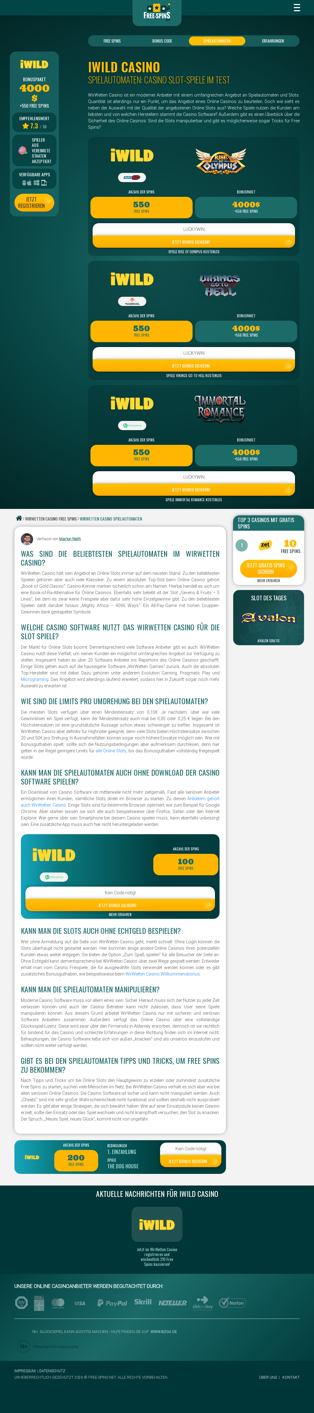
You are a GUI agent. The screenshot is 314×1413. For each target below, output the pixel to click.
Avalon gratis (269, 641)
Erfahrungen (273, 41)
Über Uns (268, 1377)
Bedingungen (117, 1145)
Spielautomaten (217, 41)
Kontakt (291, 1377)
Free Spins (112, 41)
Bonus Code (162, 41)
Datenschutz (52, 1371)
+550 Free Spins (246, 211)
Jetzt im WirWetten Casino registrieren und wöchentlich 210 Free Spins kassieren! (157, 1256)
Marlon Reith (70, 539)
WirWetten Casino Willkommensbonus (162, 974)
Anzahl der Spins (141, 191)
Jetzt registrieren (31, 202)
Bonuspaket (246, 191)
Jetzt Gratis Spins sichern (265, 568)
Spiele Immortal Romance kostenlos (194, 500)
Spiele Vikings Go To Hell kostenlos (194, 375)
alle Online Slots (111, 750)
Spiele (111, 1160)
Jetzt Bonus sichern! (191, 242)
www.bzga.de (163, 1332)
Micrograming (34, 679)
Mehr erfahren (120, 914)
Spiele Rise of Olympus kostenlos (194, 252)
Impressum (25, 1371)
